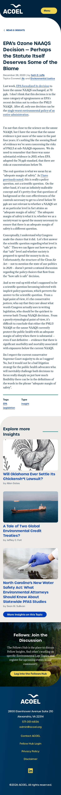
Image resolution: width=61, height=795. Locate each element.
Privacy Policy (30, 751)
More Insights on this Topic (25, 614)
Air (23, 78)
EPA (5, 403)
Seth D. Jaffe (38, 75)
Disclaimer (30, 759)
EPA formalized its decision (32, 86)
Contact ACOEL (30, 736)
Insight (25, 403)
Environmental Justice (42, 78)
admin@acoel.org (30, 727)
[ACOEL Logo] (30, 699)
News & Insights (15, 30)
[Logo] (13, 9)
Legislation (9, 407)
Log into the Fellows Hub (30, 673)
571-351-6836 (30, 721)
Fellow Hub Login (30, 743)
